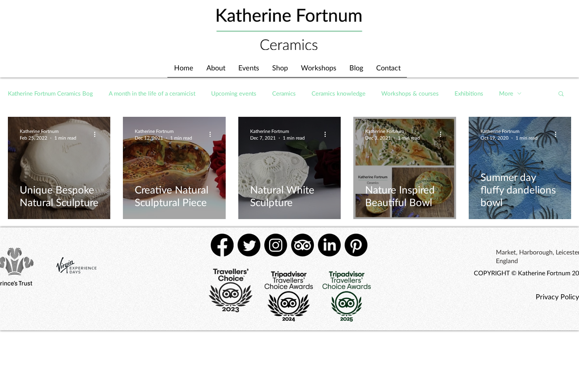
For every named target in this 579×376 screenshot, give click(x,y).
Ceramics (284, 93)
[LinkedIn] (329, 245)
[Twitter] (249, 245)
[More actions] (97, 134)
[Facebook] (222, 245)
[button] (561, 94)
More (506, 93)
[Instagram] (275, 245)
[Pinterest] (356, 245)
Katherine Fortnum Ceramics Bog (50, 93)
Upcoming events (233, 93)
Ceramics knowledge (339, 93)
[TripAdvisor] (302, 245)
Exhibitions (469, 93)
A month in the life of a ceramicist (152, 93)
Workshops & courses (410, 93)
